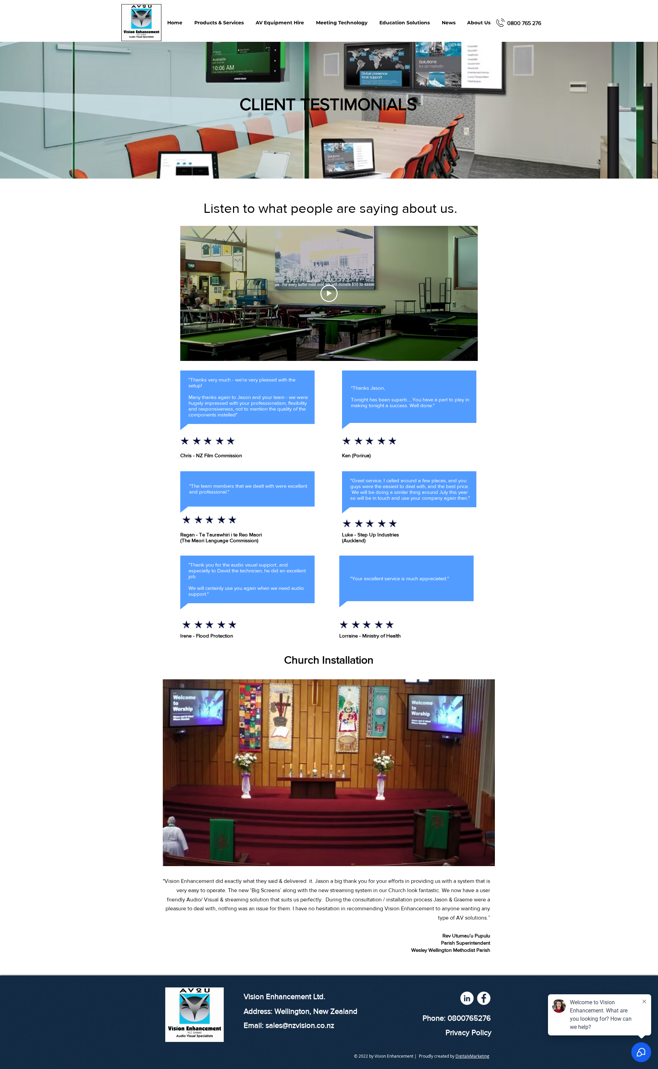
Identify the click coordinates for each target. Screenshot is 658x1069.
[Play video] (329, 293)
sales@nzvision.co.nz (300, 1025)
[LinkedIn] (467, 998)
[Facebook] (483, 998)
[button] (341, 22)
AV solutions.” (473, 918)
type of (447, 918)
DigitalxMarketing (472, 1056)
